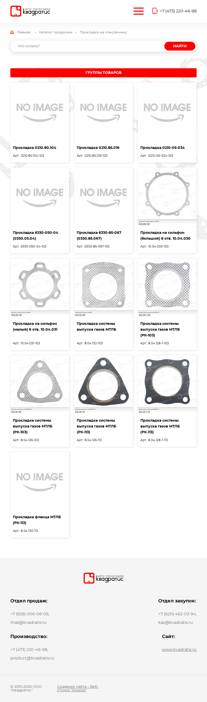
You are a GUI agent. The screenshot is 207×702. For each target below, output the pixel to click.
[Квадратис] (30, 11)
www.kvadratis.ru (179, 650)
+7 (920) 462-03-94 (177, 614)
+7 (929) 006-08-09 (29, 614)
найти (180, 46)
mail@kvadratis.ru (28, 623)
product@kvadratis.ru (32, 658)
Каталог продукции (55, 32)
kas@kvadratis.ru (175, 623)
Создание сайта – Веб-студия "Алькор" (77, 688)
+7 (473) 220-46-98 (178, 11)
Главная (24, 32)
